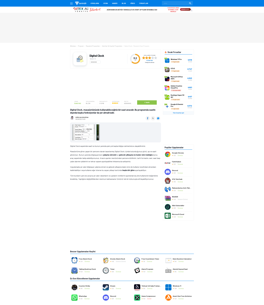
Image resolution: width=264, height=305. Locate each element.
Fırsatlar (143, 3)
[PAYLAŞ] (148, 120)
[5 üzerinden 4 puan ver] (152, 57)
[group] (115, 133)
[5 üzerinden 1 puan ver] (143, 57)
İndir (147, 102)
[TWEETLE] (153, 120)
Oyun (105, 3)
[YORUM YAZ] (158, 120)
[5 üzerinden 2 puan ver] (146, 57)
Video (132, 3)
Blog (124, 3)
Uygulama (95, 3)
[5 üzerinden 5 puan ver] (155, 57)
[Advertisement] (115, 84)
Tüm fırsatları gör (178, 113)
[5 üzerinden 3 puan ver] (149, 57)
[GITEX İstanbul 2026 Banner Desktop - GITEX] (132, 7)
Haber (114, 3)
